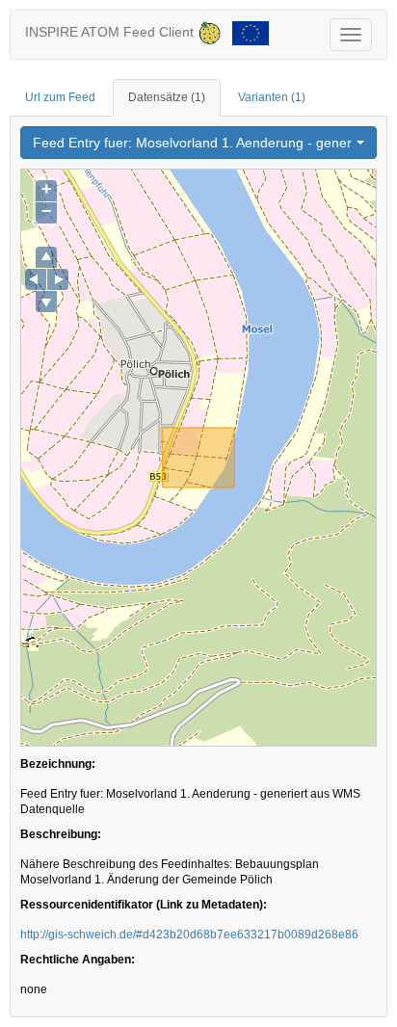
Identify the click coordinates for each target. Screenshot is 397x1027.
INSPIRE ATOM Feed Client (111, 32)
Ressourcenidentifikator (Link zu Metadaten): (143, 904)
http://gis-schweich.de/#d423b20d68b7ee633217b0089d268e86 (189, 934)
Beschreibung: (60, 834)
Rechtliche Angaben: (77, 959)
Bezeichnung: (57, 764)
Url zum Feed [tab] (60, 97)
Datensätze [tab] (166, 97)
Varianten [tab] (271, 97)
